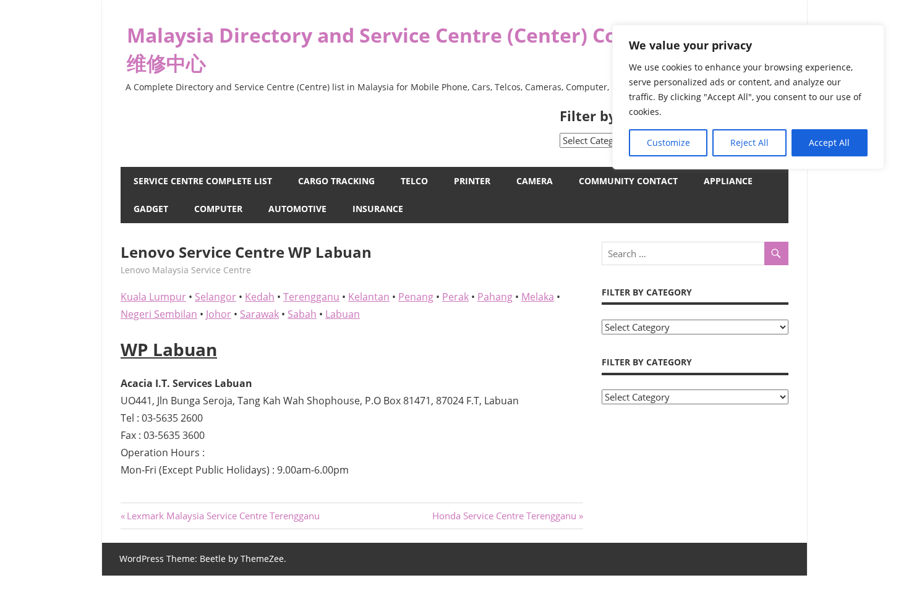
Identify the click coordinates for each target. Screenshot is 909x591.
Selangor (215, 297)
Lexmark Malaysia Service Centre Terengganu (223, 515)
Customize (668, 142)
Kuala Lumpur (153, 297)
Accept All (829, 142)
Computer (218, 209)
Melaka (537, 297)
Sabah (302, 314)
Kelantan (369, 297)
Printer (472, 181)
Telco (414, 181)
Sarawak (259, 314)
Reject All (749, 142)
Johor (218, 314)
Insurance (377, 209)
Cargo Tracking (336, 181)
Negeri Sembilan (159, 314)
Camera (534, 181)
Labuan (342, 314)
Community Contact (628, 181)
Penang (415, 297)
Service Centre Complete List (203, 181)
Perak (455, 297)
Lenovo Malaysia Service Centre (186, 270)
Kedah (260, 297)
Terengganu (311, 297)
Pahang (495, 297)
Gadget (151, 209)
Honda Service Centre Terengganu (504, 515)
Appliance (728, 181)
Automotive (297, 209)
